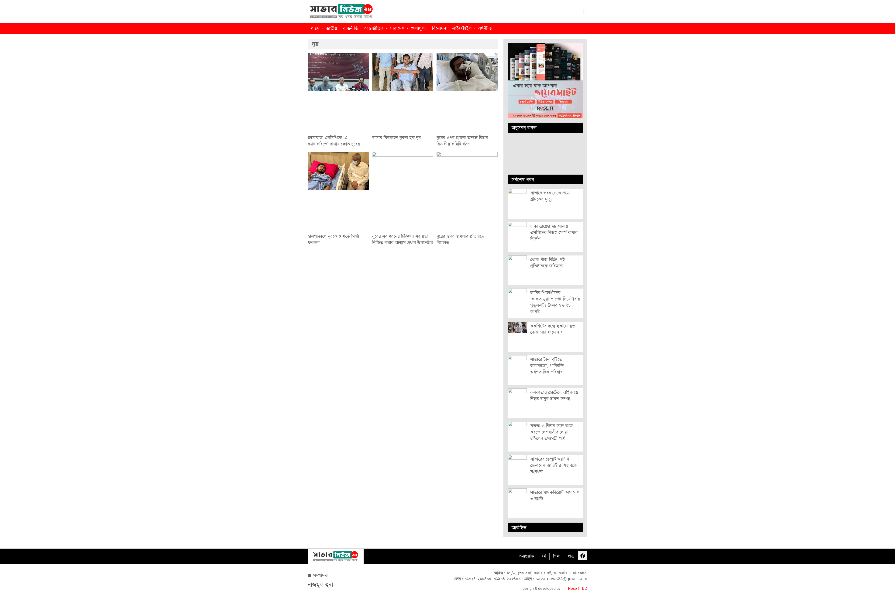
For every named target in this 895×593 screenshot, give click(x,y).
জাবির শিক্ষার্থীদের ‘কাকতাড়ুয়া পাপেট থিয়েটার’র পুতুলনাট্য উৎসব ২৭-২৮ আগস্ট (555, 302)
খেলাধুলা (418, 28)
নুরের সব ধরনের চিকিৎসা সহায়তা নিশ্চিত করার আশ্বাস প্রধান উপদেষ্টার (402, 239)
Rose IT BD (577, 588)
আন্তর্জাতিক (374, 28)
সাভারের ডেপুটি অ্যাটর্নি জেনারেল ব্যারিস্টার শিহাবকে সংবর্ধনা (553, 465)
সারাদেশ (397, 28)
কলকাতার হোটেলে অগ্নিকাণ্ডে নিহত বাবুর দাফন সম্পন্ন (554, 396)
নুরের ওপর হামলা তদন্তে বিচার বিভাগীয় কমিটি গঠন (462, 141)
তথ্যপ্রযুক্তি (526, 556)
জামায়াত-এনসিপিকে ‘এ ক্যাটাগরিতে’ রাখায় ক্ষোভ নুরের (334, 141)
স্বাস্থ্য (571, 556)
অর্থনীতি (485, 28)
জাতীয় (331, 28)
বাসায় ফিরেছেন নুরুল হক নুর (396, 138)
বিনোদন (439, 28)
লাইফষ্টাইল (462, 28)
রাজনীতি (350, 28)
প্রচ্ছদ (315, 28)
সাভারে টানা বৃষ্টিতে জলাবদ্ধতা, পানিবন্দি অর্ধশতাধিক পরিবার (547, 365)
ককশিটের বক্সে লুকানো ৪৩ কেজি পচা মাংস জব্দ (552, 329)
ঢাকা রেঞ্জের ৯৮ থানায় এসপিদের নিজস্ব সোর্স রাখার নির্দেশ (554, 232)
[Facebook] (582, 555)
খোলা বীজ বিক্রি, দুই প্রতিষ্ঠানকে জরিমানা (547, 263)
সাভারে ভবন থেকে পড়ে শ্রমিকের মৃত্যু (550, 196)
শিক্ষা (556, 556)
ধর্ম (543, 556)
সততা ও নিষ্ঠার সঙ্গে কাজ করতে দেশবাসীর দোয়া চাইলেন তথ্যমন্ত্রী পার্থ (551, 432)
